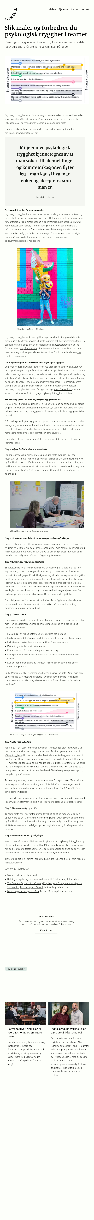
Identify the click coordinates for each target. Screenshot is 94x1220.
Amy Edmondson (28, 348)
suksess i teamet (24, 439)
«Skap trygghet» (13, 755)
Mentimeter (17, 672)
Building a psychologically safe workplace (28, 879)
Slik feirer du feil (15, 875)
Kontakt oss (46, 930)
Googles (35, 344)
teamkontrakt (12, 604)
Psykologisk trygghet (16, 969)
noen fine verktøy (63, 389)
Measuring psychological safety (23, 891)
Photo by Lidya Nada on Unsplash (30, 329)
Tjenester (64, 9)
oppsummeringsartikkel (16, 240)
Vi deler (53, 9)
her (70, 594)
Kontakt (85, 9)
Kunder (74, 9)
